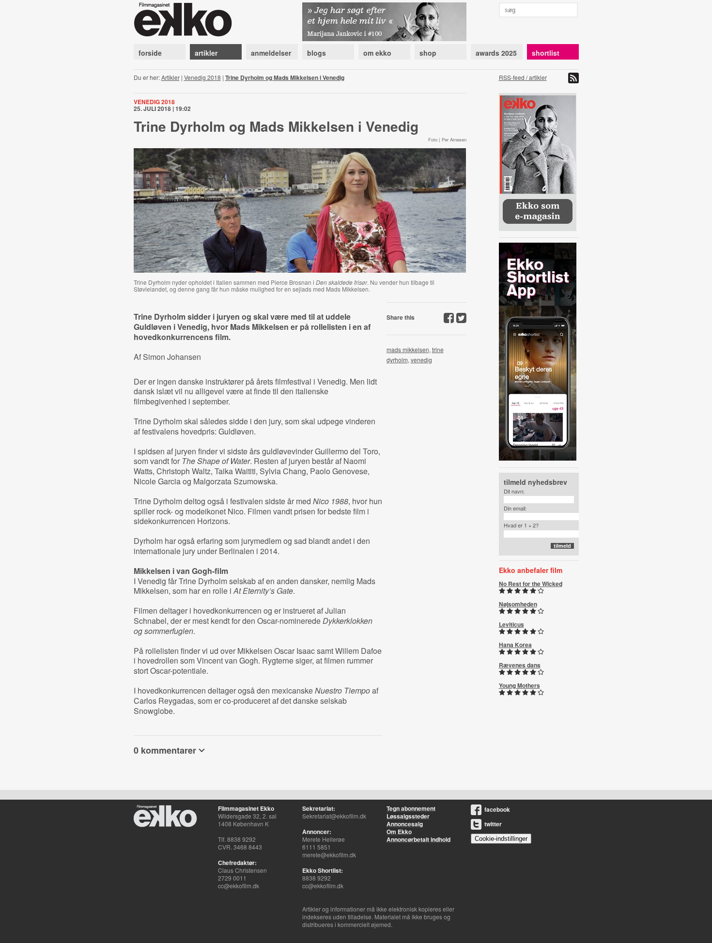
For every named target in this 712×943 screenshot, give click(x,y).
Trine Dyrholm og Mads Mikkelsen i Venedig (284, 77)
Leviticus (511, 624)
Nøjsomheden (518, 604)
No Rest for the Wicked (530, 583)
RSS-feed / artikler (523, 77)
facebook (497, 809)
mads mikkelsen (408, 349)
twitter (493, 823)
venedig (421, 360)
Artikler (170, 77)
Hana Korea (515, 644)
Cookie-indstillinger (501, 838)
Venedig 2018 (202, 77)
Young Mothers (519, 685)
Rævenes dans (520, 665)
